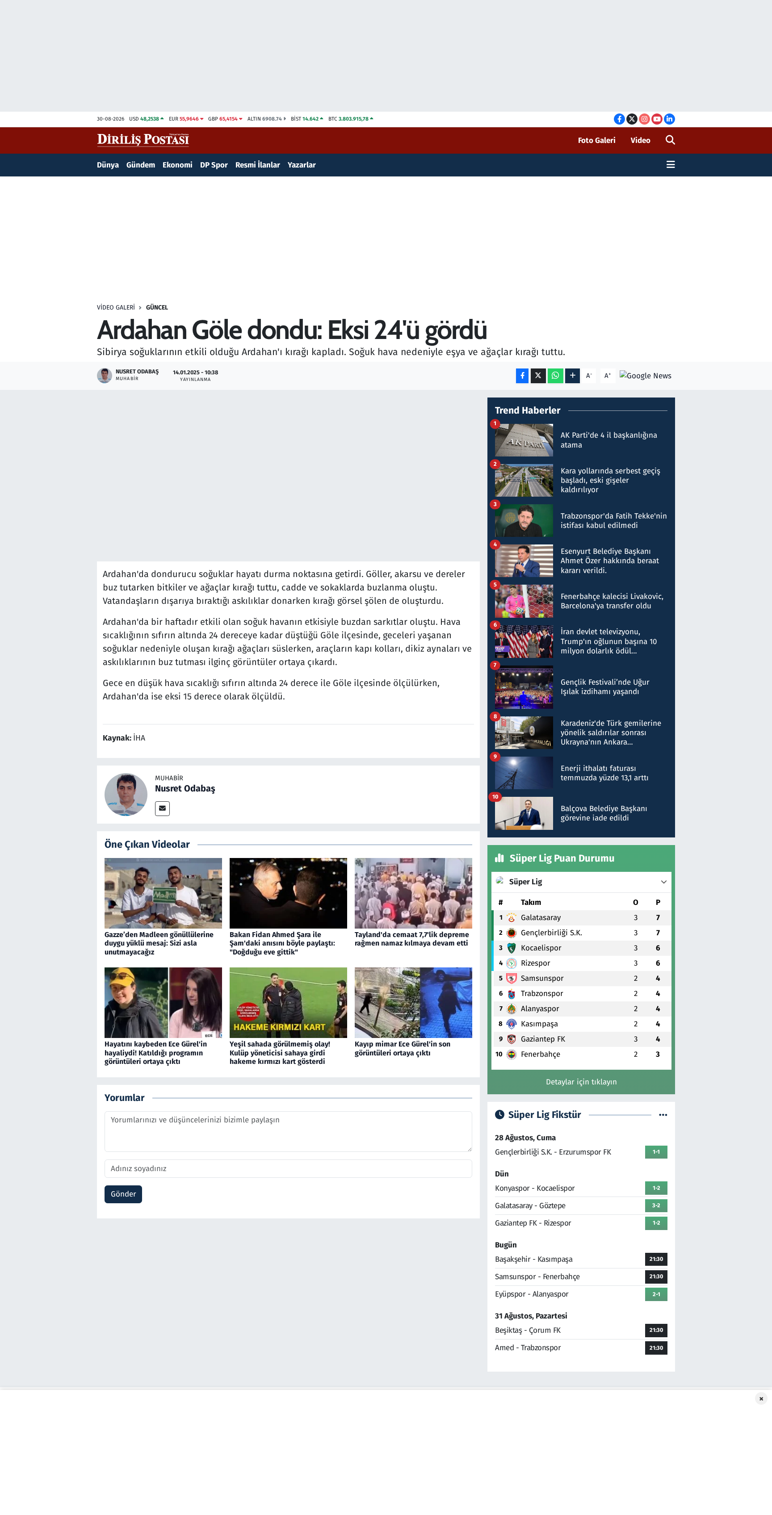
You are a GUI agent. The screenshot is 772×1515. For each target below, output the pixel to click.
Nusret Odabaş (185, 788)
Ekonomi (178, 165)
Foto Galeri (597, 140)
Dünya (108, 165)
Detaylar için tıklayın (581, 1082)
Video (640, 140)
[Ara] (670, 140)
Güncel (157, 307)
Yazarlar (302, 165)
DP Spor (214, 165)
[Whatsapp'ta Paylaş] (555, 375)
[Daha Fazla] (572, 375)
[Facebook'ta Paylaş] (522, 375)
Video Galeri (116, 307)
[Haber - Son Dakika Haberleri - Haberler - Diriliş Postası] (143, 140)
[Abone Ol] (645, 375)
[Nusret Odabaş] (126, 794)
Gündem (140, 165)
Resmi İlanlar (257, 165)
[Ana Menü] (671, 165)
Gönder (123, 1194)
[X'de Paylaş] (538, 375)
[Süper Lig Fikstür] (663, 1115)
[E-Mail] (162, 808)
